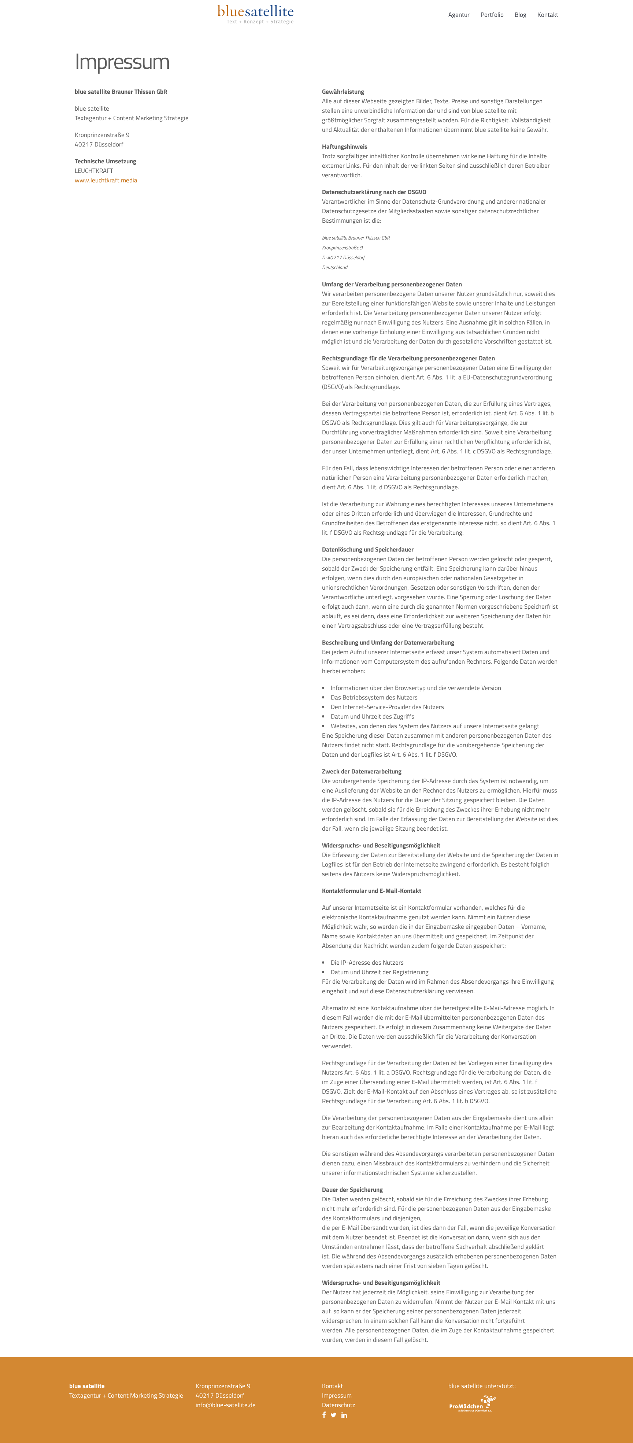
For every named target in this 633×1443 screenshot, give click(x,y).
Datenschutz (338, 1405)
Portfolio (492, 14)
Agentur (459, 14)
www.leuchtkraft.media (106, 180)
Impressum (337, 1395)
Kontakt (547, 14)
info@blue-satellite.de (226, 1405)
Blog (520, 14)
